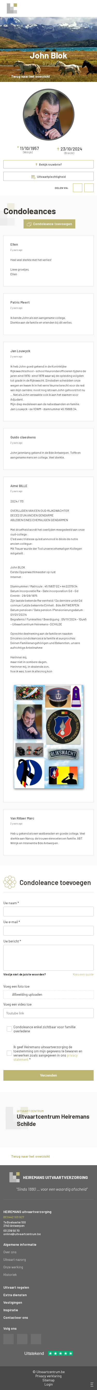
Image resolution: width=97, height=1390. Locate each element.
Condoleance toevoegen (52, 224)
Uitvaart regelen (16, 1287)
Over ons (10, 1252)
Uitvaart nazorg (14, 1259)
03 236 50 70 (11, 1230)
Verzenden (48, 1075)
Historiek (10, 1275)
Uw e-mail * (11, 922)
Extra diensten (15, 1295)
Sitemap (48, 1380)
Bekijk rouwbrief (48, 164)
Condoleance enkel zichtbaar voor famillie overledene (44, 1029)
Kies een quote (83, 974)
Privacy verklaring (48, 1376)
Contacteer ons (15, 1317)
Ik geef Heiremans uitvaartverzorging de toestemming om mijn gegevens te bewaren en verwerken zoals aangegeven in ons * (47, 1053)
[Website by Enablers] (91, 1384)
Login (48, 1384)
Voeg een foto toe (16, 986)
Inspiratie (10, 1310)
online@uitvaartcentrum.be (22, 1234)
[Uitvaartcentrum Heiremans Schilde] (48, 1120)
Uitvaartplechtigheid (51, 176)
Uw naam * (11, 903)
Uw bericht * (12, 941)
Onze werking (13, 1267)
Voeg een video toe (17, 1004)
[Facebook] (77, 187)
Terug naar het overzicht (30, 76)
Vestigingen (12, 1302)
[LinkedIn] (89, 187)
